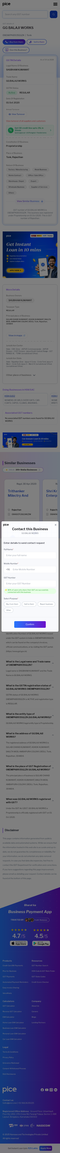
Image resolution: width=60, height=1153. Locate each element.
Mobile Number (11, 563)
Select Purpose (11, 598)
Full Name (8, 549)
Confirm (30, 624)
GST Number (9, 577)
